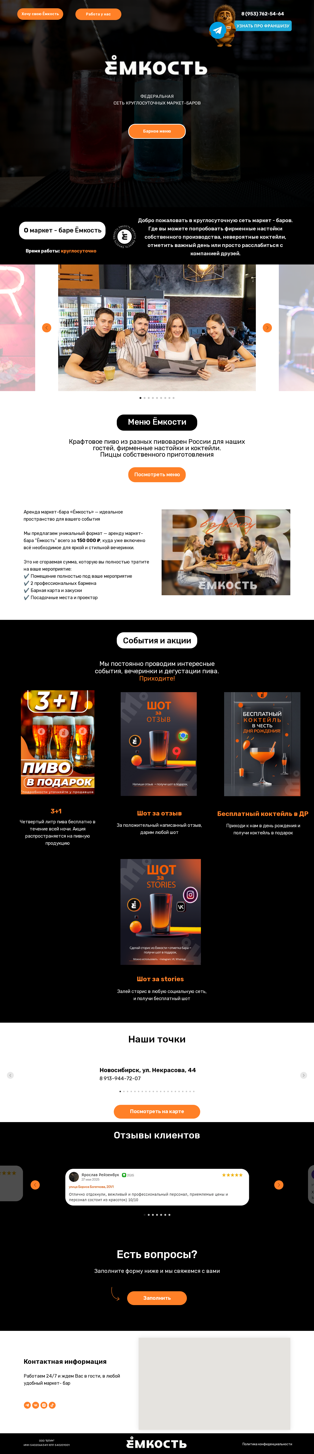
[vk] (35, 1405)
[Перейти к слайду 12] (160, 1091)
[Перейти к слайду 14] (168, 1091)
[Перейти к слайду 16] (175, 1091)
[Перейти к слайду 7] (165, 398)
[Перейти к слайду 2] (145, 398)
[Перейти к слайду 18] (182, 1091)
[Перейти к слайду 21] (193, 1091)
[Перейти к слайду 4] (153, 398)
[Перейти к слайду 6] (161, 398)
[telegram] (27, 1405)
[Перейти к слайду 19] (186, 1091)
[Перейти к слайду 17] (179, 1091)
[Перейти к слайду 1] (140, 398)
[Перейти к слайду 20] (190, 1091)
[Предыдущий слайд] (46, 327)
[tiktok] (52, 1405)
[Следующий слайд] (267, 327)
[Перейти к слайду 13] (164, 1091)
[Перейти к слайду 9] (173, 398)
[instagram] (43, 1405)
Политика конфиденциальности (267, 1444)
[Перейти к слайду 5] (157, 398)
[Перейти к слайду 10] (153, 1091)
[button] (98, 14)
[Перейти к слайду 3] (149, 398)
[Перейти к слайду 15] (171, 1091)
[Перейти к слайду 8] (169, 398)
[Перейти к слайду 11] (157, 1091)
